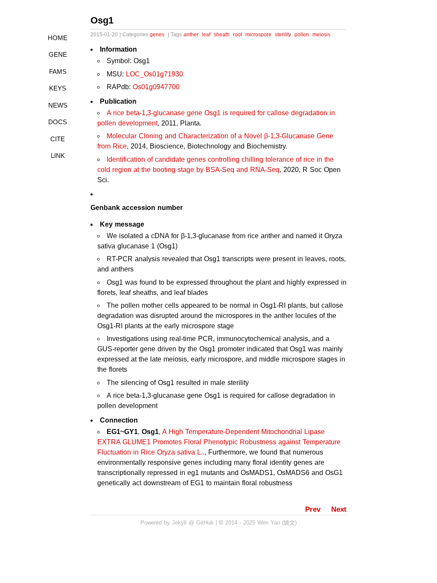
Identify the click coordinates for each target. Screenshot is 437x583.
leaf (206, 35)
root (237, 35)
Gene (58, 54)
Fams (58, 71)
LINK (58, 155)
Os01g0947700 (156, 86)
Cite (57, 139)
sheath (222, 35)
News (57, 105)
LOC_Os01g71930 (154, 74)
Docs (57, 121)
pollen (301, 35)
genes (157, 35)
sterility (283, 35)
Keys (57, 88)
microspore (258, 35)
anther (191, 35)
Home (57, 37)
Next (339, 509)
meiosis (321, 35)
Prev (312, 509)
